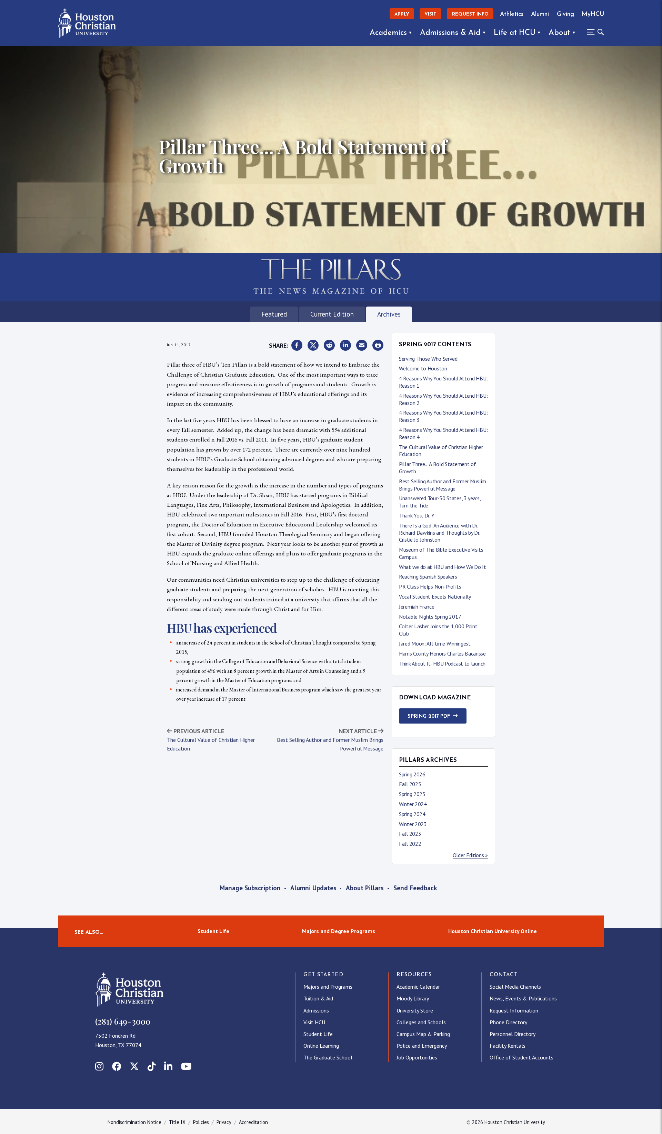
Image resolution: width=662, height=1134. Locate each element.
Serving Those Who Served (428, 358)
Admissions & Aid (450, 33)
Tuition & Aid (318, 998)
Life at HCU (514, 33)
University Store (415, 1010)
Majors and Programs (327, 986)
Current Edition (332, 314)
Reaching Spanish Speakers (428, 576)
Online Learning (321, 1045)
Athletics (511, 14)
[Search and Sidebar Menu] (593, 32)
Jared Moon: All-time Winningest (435, 643)
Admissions (316, 1010)
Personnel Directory (512, 1033)
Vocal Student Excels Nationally (435, 596)
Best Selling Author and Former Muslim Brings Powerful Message (442, 485)
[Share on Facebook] (296, 345)
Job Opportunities (417, 1057)
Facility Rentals (507, 1045)
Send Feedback (415, 887)
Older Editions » (470, 855)
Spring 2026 (412, 774)
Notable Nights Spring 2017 (430, 616)
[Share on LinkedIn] (345, 345)
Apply (401, 14)
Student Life (213, 931)
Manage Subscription (250, 887)
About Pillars (365, 887)
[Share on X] (313, 345)
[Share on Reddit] (329, 345)
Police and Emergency (422, 1045)
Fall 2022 (410, 843)
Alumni (540, 14)
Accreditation (253, 1122)
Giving (565, 14)
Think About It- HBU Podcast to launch (442, 663)
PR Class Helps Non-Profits (430, 586)
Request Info (470, 14)
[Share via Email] (361, 345)
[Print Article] (377, 345)
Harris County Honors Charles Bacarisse (442, 653)
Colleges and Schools (421, 1022)
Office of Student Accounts (521, 1057)
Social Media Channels (515, 986)
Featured (274, 314)
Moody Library (413, 998)
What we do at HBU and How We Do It (442, 566)
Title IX (177, 1122)
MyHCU (593, 14)
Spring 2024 (412, 814)
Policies (201, 1122)
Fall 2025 (410, 784)
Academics (388, 33)
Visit (430, 14)
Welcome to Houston (423, 368)
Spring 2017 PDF (429, 716)
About (559, 33)
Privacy (224, 1122)
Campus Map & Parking (423, 1033)
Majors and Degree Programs (338, 931)
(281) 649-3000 (122, 1021)
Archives (389, 314)
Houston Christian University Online (492, 931)
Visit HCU (314, 1022)
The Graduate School (327, 1057)
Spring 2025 (412, 794)
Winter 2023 (413, 824)
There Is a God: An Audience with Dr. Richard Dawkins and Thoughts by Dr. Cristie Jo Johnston (439, 532)
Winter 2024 (413, 804)
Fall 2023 (410, 833)
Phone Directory (508, 1022)
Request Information (514, 1010)
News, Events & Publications (523, 998)
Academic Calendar (418, 986)
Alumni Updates (313, 887)
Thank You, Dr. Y (416, 515)
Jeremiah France (416, 606)
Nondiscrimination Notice (134, 1122)
